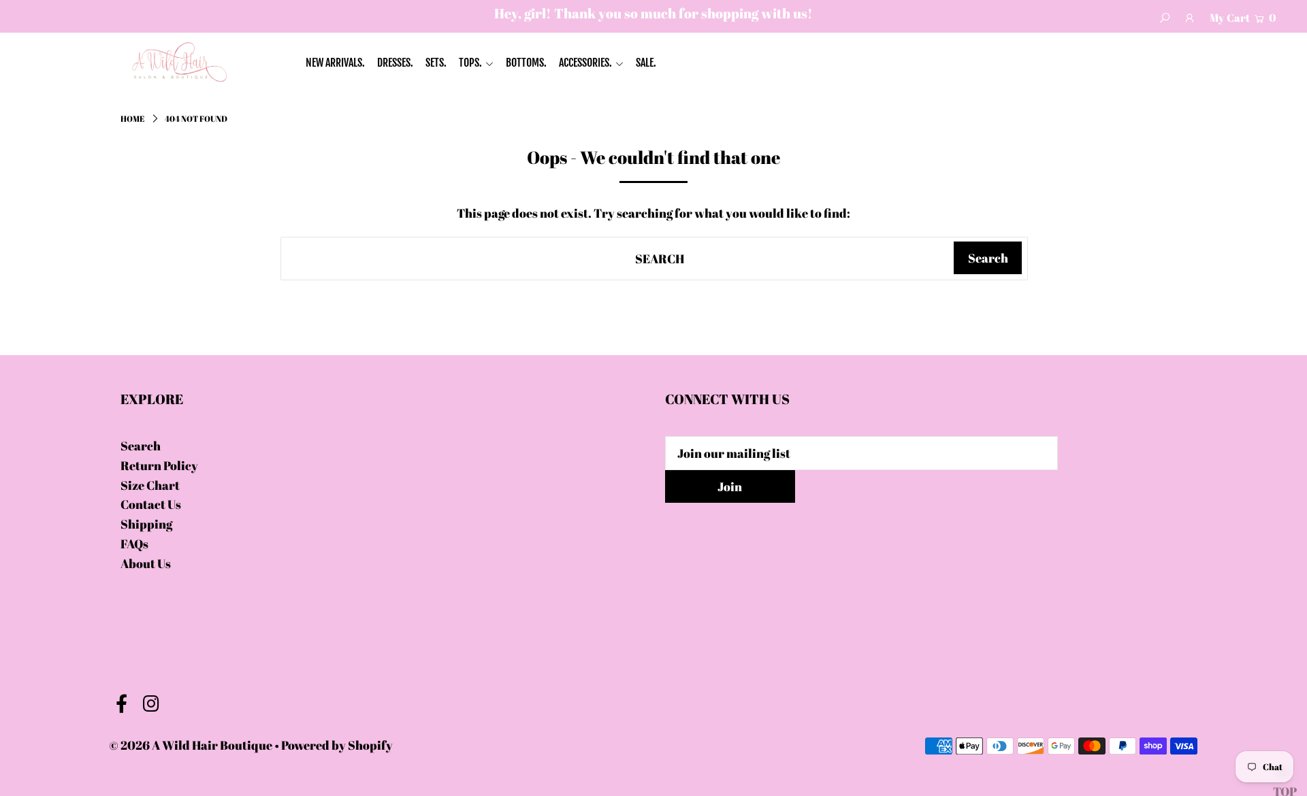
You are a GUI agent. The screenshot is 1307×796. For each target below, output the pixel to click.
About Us (145, 563)
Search (140, 445)
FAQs (134, 543)
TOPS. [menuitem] (470, 62)
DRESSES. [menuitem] (395, 62)
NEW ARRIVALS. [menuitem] (335, 62)
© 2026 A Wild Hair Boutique (190, 745)
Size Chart (150, 485)
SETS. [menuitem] (436, 62)
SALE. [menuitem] (646, 62)
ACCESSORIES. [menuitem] (585, 62)
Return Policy (159, 465)
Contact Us (150, 504)
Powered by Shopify (337, 745)
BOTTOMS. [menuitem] (526, 62)
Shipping (146, 524)
